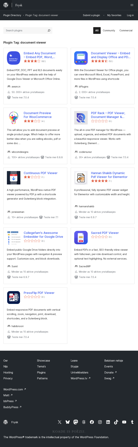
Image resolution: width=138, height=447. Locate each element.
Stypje (74, 366)
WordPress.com (14, 389)
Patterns (42, 378)
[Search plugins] (49, 30)
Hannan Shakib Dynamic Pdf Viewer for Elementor (109, 175)
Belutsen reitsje (113, 360)
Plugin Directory (12, 15)
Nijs (5, 366)
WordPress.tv (81, 378)
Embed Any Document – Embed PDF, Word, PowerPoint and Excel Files (43, 55)
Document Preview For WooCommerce (38, 115)
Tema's (41, 366)
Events (108, 366)
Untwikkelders (79, 372)
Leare (74, 360)
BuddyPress (12, 407)
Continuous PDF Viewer (41, 173)
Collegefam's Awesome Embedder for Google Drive (43, 234)
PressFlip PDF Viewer (39, 293)
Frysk (14, 422)
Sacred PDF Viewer (105, 233)
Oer (5, 360)
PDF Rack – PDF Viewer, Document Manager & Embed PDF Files (108, 115)
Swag (109, 378)
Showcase (43, 360)
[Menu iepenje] (132, 5)
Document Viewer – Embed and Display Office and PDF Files (110, 55)
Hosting (8, 372)
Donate (110, 372)
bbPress (10, 401)
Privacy (8, 378)
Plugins (41, 372)
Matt (8, 395)
